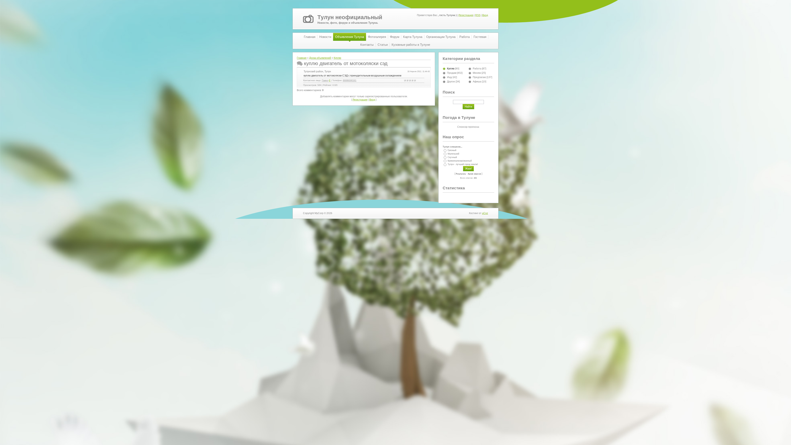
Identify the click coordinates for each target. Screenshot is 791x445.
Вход (485, 15)
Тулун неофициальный (349, 17)
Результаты (461, 174)
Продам (451, 72)
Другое (451, 81)
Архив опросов (474, 174)
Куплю (337, 57)
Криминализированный (460, 160)
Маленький (453, 153)
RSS (477, 15)
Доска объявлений (320, 57)
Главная (302, 57)
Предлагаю (479, 77)
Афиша (477, 81)
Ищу (449, 77)
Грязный (452, 150)
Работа (477, 68)
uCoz (485, 213)
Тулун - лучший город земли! (463, 164)
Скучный (452, 157)
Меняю (477, 72)
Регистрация (466, 15)
